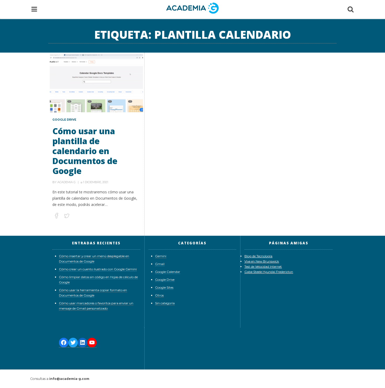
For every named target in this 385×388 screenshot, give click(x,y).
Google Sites (164, 287)
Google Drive (64, 119)
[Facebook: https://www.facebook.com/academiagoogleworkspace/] (63, 342)
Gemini (160, 256)
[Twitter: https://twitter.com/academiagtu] (73, 342)
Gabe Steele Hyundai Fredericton (268, 272)
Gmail (159, 264)
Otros (159, 295)
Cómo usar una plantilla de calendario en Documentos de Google (84, 150)
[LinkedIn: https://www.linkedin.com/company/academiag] (82, 342)
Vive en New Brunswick (261, 261)
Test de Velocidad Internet (263, 266)
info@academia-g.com (69, 379)
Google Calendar (167, 272)
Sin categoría (165, 303)
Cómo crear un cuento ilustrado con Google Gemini (98, 269)
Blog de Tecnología (258, 256)
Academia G (66, 182)
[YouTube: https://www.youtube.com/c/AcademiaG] (92, 342)
